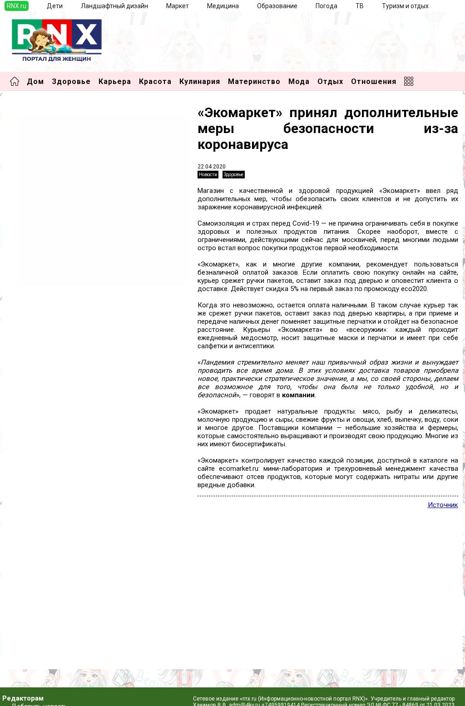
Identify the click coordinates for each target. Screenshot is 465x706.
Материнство (254, 81)
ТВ (360, 6)
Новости (208, 174)
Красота (155, 81)
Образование (277, 6)
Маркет (177, 6)
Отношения (373, 81)
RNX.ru (16, 6)
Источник (443, 505)
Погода (326, 6)
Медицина (223, 6)
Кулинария (199, 81)
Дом (35, 81)
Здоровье (71, 81)
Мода (299, 81)
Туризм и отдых (405, 6)
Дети (55, 6)
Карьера (115, 81)
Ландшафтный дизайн (114, 6)
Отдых (330, 81)
